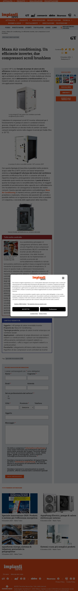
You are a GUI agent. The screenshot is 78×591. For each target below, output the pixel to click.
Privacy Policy (43, 313)
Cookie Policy (34, 313)
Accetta (25, 309)
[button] (63, 278)
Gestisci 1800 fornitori (20, 304)
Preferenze (53, 309)
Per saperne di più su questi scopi (37, 304)
